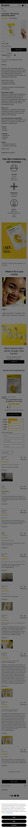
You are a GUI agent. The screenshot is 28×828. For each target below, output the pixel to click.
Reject (14, 821)
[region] (14, 814)
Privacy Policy (9, 812)
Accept (14, 817)
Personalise (14, 825)
